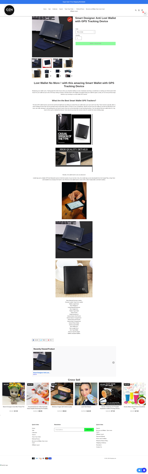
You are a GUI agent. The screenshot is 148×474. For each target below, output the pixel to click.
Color (77, 29)
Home (33, 428)
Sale (33, 430)
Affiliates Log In (36, 445)
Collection (34, 432)
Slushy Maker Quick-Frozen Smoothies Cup (134, 407)
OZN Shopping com (112, 458)
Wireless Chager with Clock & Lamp (62, 406)
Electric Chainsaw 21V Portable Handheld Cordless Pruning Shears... (110, 407)
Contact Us (99, 447)
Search (34, 434)
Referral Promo (36, 439)
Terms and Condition (101, 438)
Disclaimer (99, 445)
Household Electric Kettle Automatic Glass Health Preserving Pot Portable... (37, 407)
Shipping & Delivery (101, 442)
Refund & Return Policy (102, 440)
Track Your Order (36, 436)
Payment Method (100, 436)
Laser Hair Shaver (86, 406)
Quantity (78, 35)
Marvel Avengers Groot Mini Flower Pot (13, 406)
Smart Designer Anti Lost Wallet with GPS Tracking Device (41, 373)
